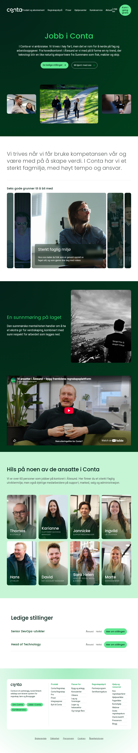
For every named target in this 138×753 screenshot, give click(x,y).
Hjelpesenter (80, 10)
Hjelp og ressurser (116, 685)
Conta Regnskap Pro (58, 693)
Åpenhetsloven (96, 738)
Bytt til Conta (56, 705)
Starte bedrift (118, 717)
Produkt (54, 684)
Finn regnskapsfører (118, 692)
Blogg (114, 724)
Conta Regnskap (58, 688)
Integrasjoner (56, 701)
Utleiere (74, 695)
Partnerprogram (99, 688)
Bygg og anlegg (77, 688)
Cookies (81, 738)
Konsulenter (76, 692)
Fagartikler (116, 701)
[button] (33, 10)
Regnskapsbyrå (55, 10)
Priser (68, 10)
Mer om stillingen (115, 631)
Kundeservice (96, 10)
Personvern (68, 738)
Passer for (76, 684)
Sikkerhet (54, 738)
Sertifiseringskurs (99, 692)
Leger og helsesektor (76, 706)
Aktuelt (109, 10)
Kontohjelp (116, 704)
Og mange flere (78, 711)
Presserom (117, 720)
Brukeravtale (40, 738)
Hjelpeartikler (117, 697)
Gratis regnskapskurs (118, 712)
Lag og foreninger (75, 699)
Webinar (115, 707)
